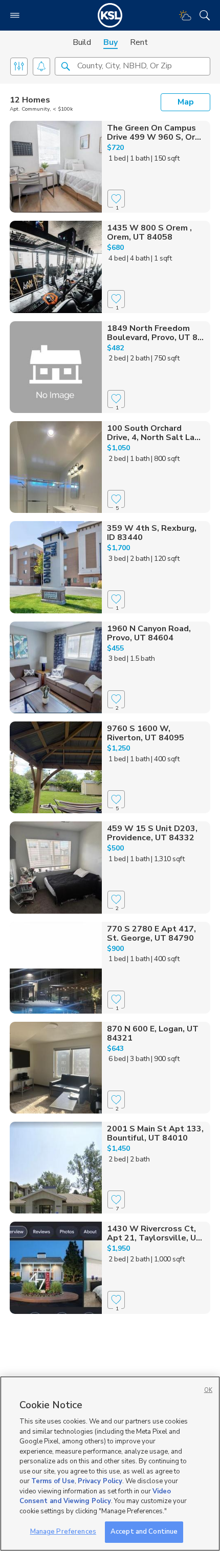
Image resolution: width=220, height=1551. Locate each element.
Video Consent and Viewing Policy (95, 1496)
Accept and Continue (144, 1531)
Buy (110, 42)
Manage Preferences (63, 1531)
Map (186, 102)
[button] (65, 66)
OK (208, 1390)
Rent (139, 42)
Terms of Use (53, 1481)
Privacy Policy (100, 1481)
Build (82, 42)
